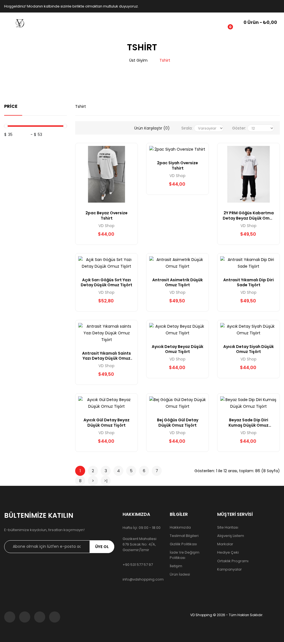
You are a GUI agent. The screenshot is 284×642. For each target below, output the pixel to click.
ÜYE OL (102, 546)
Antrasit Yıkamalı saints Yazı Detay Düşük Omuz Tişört (106, 356)
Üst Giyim (138, 60)
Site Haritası (227, 527)
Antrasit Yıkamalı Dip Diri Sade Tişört (248, 282)
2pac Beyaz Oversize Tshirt (106, 215)
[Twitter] (24, 617)
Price (10, 106)
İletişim (176, 566)
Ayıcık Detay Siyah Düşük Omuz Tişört (248, 349)
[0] (226, 23)
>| (106, 481)
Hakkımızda (180, 527)
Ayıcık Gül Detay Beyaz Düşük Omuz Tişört (106, 422)
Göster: (239, 128)
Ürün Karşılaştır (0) (152, 128)
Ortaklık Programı (232, 561)
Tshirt (164, 60)
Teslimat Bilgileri (184, 535)
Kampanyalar (229, 569)
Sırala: (186, 128)
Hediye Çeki (228, 552)
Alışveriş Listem (230, 535)
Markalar (225, 544)
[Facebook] (9, 617)
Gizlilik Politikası (183, 544)
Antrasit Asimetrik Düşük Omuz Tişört (177, 282)
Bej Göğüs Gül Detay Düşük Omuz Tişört (177, 422)
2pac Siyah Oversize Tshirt (177, 165)
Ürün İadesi (180, 574)
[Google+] (39, 617)
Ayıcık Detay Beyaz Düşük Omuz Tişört (177, 349)
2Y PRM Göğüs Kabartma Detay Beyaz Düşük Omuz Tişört (248, 215)
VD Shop (106, 225)
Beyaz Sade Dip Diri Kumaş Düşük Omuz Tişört (248, 422)
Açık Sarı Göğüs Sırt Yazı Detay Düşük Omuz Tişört (106, 282)
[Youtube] (54, 617)
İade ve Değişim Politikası (184, 555)
